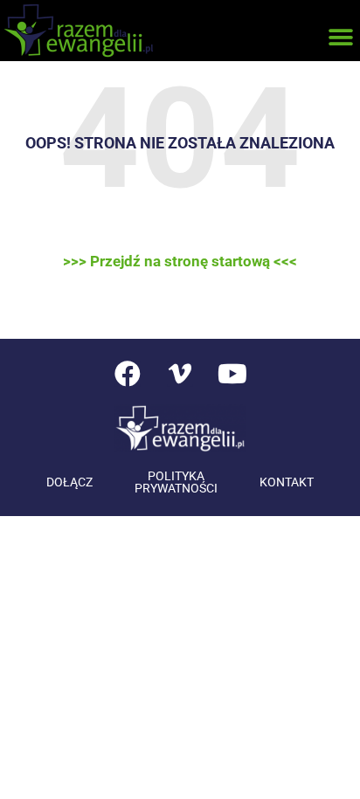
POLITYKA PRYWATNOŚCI (176, 482)
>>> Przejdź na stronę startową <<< (180, 261)
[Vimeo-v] (180, 374)
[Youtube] (232, 374)
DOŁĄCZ (69, 482)
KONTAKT (287, 482)
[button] (340, 37)
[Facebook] (127, 374)
